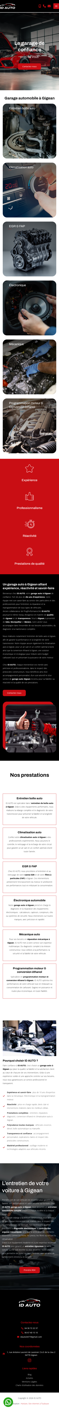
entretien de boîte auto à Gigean (41, 636)
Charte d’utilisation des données (29, 1385)
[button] (39, 6)
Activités (29, 1378)
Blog (29, 1374)
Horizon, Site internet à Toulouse (35, 1403)
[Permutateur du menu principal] (56, 6)
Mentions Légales (29, 1381)
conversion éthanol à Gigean (25, 650)
